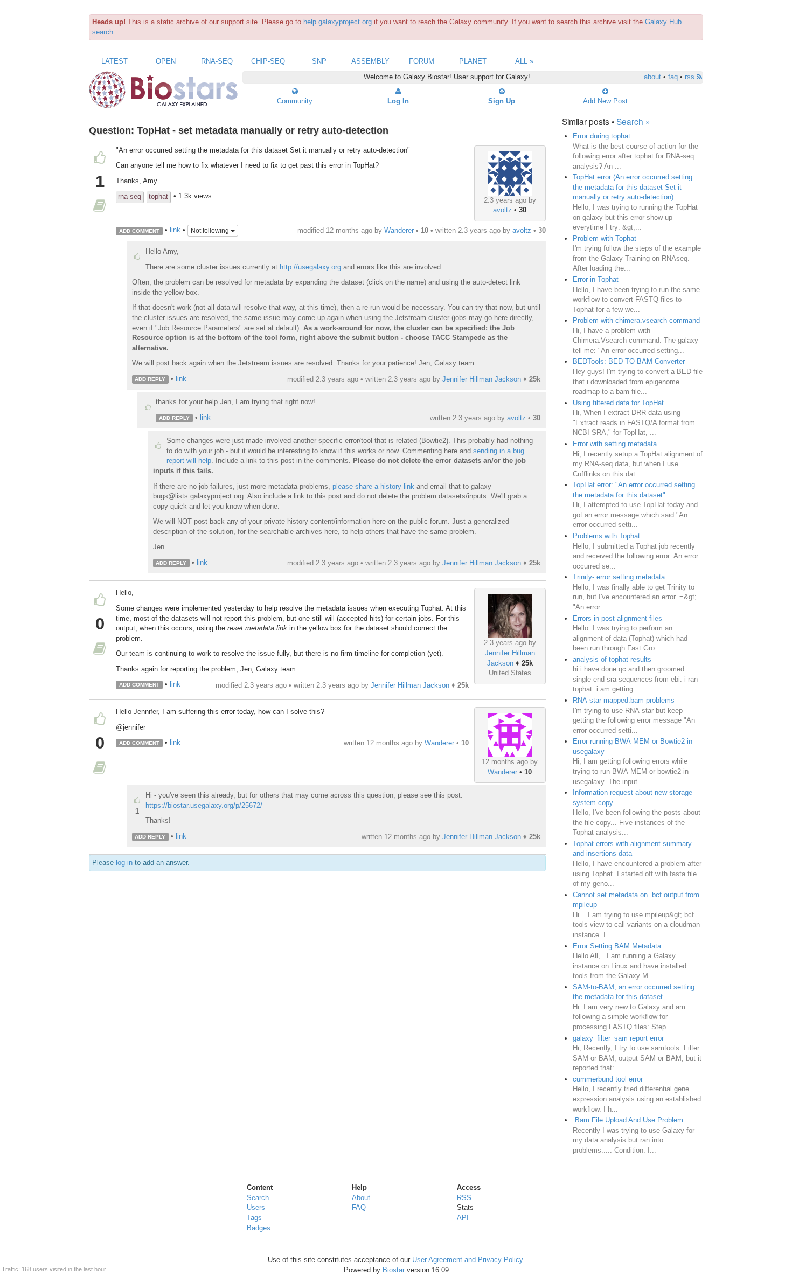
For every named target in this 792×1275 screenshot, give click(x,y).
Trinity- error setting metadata (619, 577)
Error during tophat (601, 136)
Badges (258, 1228)
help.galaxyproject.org (337, 22)
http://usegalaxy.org (310, 267)
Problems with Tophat (606, 536)
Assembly (370, 61)
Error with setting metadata (615, 444)
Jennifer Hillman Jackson (481, 379)
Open (166, 61)
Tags (254, 1218)
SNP (319, 61)
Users (256, 1207)
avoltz (502, 210)
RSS (464, 1198)
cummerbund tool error (608, 1079)
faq (673, 77)
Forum (421, 61)
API (463, 1218)
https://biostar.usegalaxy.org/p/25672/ (203, 805)
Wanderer (399, 230)
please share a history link (373, 486)
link (175, 230)
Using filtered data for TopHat (618, 403)
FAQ (359, 1207)
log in (124, 862)
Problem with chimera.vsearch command (636, 320)
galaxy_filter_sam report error (618, 1038)
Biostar (394, 1270)
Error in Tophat (596, 279)
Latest (114, 61)
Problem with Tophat (604, 238)
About (361, 1198)
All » (524, 61)
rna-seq (129, 196)
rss (691, 77)
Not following (211, 230)
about (652, 77)
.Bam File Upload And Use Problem (628, 1120)
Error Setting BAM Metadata (617, 946)
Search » (633, 121)
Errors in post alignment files (617, 618)
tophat (158, 196)
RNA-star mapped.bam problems (624, 700)
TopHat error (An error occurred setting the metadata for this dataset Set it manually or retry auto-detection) (632, 187)
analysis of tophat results (612, 659)
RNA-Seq (217, 61)
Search (258, 1198)
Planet (473, 61)
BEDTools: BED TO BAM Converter (629, 361)
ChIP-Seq (268, 61)
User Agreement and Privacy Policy (467, 1260)
